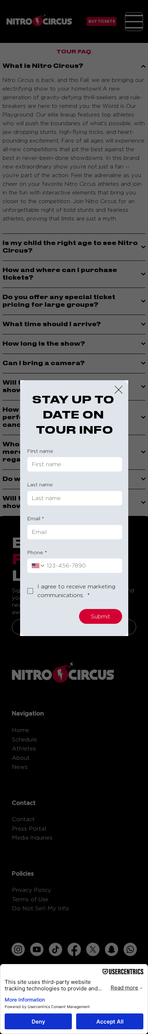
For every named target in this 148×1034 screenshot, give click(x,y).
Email (35, 518)
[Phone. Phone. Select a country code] (38, 566)
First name (40, 451)
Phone (37, 552)
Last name (40, 484)
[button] (118, 390)
